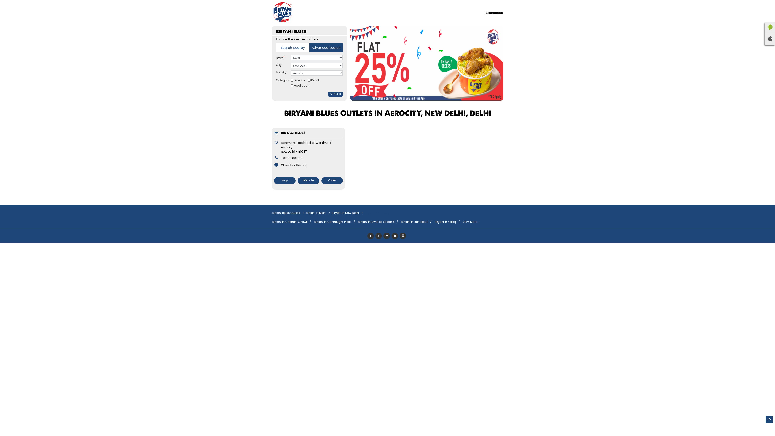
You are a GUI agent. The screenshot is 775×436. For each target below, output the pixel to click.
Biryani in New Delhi (345, 213)
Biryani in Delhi (316, 213)
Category (282, 80)
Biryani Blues (293, 133)
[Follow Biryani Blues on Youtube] (396, 236)
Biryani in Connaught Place (333, 222)
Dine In (316, 80)
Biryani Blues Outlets (286, 213)
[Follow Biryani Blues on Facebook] (371, 236)
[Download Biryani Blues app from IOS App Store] (770, 40)
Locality (281, 72)
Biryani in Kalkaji (445, 222)
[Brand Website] (404, 236)
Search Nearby (293, 47)
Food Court (301, 85)
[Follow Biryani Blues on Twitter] (379, 236)
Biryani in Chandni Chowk (290, 222)
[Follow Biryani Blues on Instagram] (387, 236)
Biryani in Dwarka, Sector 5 (376, 222)
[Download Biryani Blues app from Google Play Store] (770, 31)
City (279, 65)
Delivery (299, 80)
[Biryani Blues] (282, 13)
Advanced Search (326, 47)
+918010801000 (291, 158)
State (280, 57)
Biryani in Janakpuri (414, 222)
